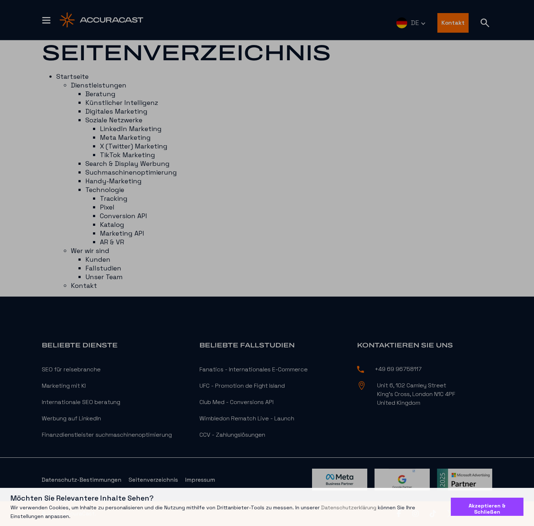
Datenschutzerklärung (348, 507)
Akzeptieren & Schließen (487, 508)
